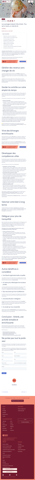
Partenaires (20, 451)
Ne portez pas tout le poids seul (8, 47)
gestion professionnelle (9, 259)
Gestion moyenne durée (7, 446)
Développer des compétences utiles (9, 40)
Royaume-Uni (5, 414)
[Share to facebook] (8, 21)
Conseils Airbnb (21, 446)
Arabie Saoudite (21, 410)
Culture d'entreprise (21, 449)
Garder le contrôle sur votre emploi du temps (10, 37)
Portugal (4, 410)
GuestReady (4, 28)
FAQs (4, 460)
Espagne (4, 412)
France (4, 408)
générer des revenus (15, 54)
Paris (11, 421)
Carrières (19, 447)
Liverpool (12, 430)
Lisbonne (4, 421)
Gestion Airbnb (5, 444)
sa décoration (16, 207)
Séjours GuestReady (6, 456)
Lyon (11, 428)
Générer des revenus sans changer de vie (9, 36)
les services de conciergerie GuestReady (17, 124)
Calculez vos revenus (7, 455)
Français (25, 419)
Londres (11, 424)
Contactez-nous (6, 463)
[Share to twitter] (10, 21)
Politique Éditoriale (6, 467)
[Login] (29, 1)
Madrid (4, 426)
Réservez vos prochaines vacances (17, 400)
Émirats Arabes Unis (22, 408)
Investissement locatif (7, 447)
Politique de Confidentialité (8, 465)
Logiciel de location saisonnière (9, 449)
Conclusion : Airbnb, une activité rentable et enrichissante (12, 46)
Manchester (5, 430)
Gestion (3, 19)
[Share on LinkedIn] (12, 21)
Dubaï (11, 423)
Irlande (4, 416)
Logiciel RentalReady (9, 471)
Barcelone (4, 428)
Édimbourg (5, 424)
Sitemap (4, 462)
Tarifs (4, 453)
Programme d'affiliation (7, 451)
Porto (4, 423)
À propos (19, 444)
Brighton (12, 426)
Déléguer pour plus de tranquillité (8, 43)
